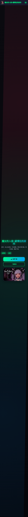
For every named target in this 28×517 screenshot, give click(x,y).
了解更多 (14, 264)
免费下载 (15, 259)
